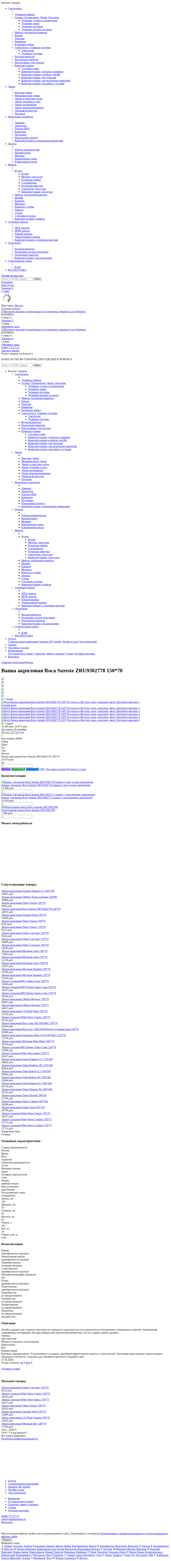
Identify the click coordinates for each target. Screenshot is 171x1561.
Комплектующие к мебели (30, 218)
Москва (131, 1549)
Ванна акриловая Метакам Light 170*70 (24, 957)
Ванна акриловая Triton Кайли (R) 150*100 (26, 1077)
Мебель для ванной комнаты (31, 32)
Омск (93, 1552)
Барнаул (50, 1546)
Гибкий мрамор (23, 233)
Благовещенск (80, 1546)
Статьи (69, 653)
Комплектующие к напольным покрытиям (39, 140)
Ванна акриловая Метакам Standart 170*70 (26, 975)
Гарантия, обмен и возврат (49, 653)
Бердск (60, 1546)
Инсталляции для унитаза (29, 62)
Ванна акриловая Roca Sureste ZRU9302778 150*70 (31, 909)
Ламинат (20, 122)
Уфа (150, 1555)
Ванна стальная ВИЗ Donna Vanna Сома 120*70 (29, 1047)
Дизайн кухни (70, 641)
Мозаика (20, 155)
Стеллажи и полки (25, 215)
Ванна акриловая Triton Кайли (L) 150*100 (26, 1071)
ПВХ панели (22, 227)
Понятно (7, 1540)
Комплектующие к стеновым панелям (36, 239)
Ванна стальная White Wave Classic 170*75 (26, 1113)
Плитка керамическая (27, 149)
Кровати (19, 200)
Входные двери (23, 92)
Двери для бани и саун (27, 101)
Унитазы (20, 38)
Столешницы (29, 182)
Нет (28, 1362)
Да (21, 1362)
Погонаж (20, 113)
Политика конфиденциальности (19, 1438)
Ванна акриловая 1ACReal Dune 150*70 (24, 1011)
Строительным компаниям (23, 641)
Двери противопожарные (29, 107)
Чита (49, 1558)
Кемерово (30, 1549)
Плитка (12, 143)
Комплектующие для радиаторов (33, 257)
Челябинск (39, 1558)
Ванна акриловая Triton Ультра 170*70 (23, 927)
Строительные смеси (20, 260)
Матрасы (20, 203)
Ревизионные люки (26, 158)
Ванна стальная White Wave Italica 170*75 (25, 1053)
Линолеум (20, 125)
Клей (18, 267)
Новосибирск (36, 1552)
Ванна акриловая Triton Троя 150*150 (23, 1107)
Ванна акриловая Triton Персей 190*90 (24, 1095)
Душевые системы (31, 53)
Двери (11, 86)
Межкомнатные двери (27, 95)
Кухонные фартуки (32, 185)
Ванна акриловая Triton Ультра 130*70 (23, 1405)
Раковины (20, 41)
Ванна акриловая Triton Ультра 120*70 (23, 903)
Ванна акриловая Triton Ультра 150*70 (23, 921)
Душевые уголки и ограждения (39, 20)
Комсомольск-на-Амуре (50, 1549)
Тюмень (117, 1555)
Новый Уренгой (54, 1552)
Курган (96, 1549)
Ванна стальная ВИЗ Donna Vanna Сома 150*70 (29, 987)
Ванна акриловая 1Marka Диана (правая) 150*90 (29, 897)
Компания (14, 1498)
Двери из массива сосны (29, 98)
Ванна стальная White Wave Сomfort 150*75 (27, 1119)
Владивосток (107, 1546)
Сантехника (15, 8)
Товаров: (7, 320)
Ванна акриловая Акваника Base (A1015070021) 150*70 (34, 1035)
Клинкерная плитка (26, 161)
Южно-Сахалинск (66, 1558)
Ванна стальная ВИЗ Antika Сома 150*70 (25, 981)
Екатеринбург (161, 1546)
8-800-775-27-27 (10, 347)
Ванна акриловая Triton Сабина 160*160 (25, 1101)
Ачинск (27, 1546)
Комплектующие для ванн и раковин (42, 71)
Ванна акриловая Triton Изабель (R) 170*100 (27, 1065)
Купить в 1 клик (76, 769)
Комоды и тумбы (24, 206)
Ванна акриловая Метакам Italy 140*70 (24, 1423)
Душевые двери (30, 23)
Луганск (108, 1549)
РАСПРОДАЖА (17, 270)
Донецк (145, 1546)
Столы (18, 212)
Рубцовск (57, 1555)
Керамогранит (23, 152)
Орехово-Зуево (117, 1552)
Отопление (14, 242)
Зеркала (19, 209)
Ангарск (18, 1546)
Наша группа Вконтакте (15, 1441)
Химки (26, 1558)
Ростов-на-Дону (43, 1555)
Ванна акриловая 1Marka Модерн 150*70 (25, 999)
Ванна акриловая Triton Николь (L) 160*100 (27, 1083)
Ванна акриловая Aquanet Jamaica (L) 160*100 (28, 891)
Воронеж (133, 1546)
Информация (15, 650)
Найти (37, 279)
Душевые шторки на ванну (36, 29)
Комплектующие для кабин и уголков (42, 83)
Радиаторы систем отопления (31, 251)
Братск (93, 1546)
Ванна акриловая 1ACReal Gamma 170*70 (26, 1417)
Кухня (18, 170)
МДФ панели (22, 230)
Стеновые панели (18, 221)
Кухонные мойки (24, 44)
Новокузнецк (20, 1552)
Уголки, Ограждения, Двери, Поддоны (37, 17)
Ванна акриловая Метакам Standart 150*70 (26, 969)
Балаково (40, 1546)
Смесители (27, 50)
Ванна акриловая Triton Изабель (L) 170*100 (27, 1059)
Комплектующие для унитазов (38, 77)
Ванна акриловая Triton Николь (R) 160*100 (27, 1089)
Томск (108, 1555)
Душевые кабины (25, 14)
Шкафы (19, 197)
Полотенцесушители (26, 59)
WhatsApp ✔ (18, 769)
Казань (21, 1549)
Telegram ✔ (32, 769)
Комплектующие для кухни (37, 191)
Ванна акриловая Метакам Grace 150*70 (25, 963)
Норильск (69, 1552)
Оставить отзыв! (10, 1368)
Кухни (25, 173)
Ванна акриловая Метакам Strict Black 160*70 (28, 1041)
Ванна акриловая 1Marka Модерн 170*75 (25, 1005)
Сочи (99, 1555)
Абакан (8, 1546)
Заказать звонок (10, 350)
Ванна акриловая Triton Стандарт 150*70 (25, 933)
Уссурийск (142, 1555)
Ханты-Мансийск (11, 1558)
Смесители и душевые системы (33, 47)
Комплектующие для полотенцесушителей (45, 80)
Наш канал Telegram (12, 1447)
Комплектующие (24, 65)
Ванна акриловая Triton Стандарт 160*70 (25, 945)
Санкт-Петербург (85, 1555)
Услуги (12, 638)
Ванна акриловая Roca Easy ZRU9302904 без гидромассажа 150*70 (40, 1029)
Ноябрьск (81, 1552)
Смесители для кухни (33, 188)
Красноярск (84, 1549)
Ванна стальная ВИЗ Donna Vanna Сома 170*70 (29, 993)
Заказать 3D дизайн (50, 641)
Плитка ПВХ (22, 128)
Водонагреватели (25, 56)
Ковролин (20, 131)
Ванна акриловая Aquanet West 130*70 (24, 1411)
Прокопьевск (23, 1555)
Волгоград (121, 1546)
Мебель (12, 164)
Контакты (13, 656)
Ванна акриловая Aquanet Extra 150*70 (24, 915)
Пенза (132, 1552)
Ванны (19, 35)
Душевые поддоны (32, 26)
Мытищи (141, 1549)
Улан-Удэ (130, 1555)
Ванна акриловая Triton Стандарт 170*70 (25, 939)
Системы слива (30, 68)
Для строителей (88, 641)
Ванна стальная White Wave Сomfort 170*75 (27, 1125)
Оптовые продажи (84, 653)
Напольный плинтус (26, 137)
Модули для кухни (32, 176)
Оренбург (102, 1552)
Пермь (140, 1552)
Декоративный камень (27, 236)
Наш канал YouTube (12, 1444)
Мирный (121, 1549)
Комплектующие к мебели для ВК (40, 74)
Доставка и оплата (18, 647)
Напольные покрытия (20, 116)
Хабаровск (162, 1555)
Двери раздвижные (26, 104)
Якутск (19, 305)
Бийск (67, 1546)
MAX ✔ (6, 769)
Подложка (20, 134)
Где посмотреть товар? (21, 653)
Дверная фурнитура (26, 110)
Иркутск (9, 1549)
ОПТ (42, 769)
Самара (70, 1555)
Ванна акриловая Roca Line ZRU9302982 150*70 (29, 1023)
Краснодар (71, 1549)
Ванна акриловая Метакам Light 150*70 (24, 951)
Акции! (12, 644)
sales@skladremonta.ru (13, 1519)
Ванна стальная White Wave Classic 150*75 (26, 1017)
